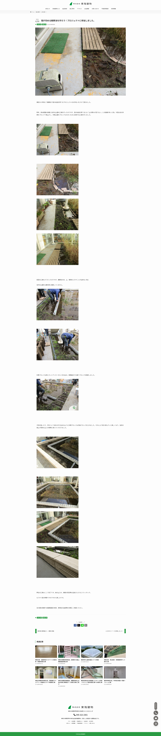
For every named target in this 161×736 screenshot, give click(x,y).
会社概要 (73, 721)
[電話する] (156, 713)
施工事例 (91, 721)
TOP (69, 721)
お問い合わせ (92, 723)
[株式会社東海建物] (80, 3)
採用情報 (73, 723)
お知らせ (68, 723)
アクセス (86, 723)
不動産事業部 (79, 723)
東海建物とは (79, 721)
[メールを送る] (156, 718)
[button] (75, 625)
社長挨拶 (86, 721)
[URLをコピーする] (85, 625)
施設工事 (44, 24)
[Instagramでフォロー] (156, 723)
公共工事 (39, 24)
